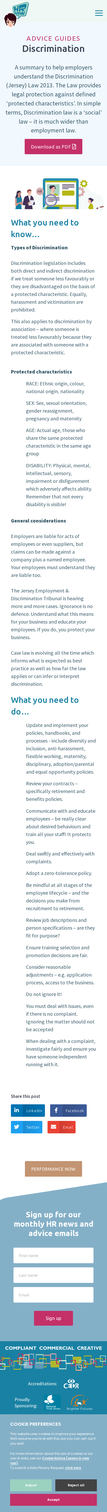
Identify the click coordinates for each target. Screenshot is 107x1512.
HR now (16, 15)
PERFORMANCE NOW (53, 1169)
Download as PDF (51, 146)
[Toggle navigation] (99, 14)
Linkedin (34, 1111)
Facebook (75, 1111)
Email (68, 1127)
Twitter (33, 1127)
